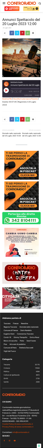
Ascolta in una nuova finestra (25, 99)
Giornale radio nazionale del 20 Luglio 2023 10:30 (11, 134)
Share (37, 95)
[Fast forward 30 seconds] (20, 91)
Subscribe (28, 95)
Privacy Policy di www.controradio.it (17, 427)
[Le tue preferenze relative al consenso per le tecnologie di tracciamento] (39, 446)
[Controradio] (21, 3)
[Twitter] (17, 33)
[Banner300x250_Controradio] (21, 179)
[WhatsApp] (27, 33)
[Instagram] (9, 441)
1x (16, 91)
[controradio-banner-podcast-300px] (21, 256)
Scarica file (7, 99)
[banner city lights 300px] (21, 209)
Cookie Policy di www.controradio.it (17, 424)
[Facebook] (12, 33)
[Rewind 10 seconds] (12, 91)
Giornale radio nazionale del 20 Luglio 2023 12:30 (31, 134)
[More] (33, 33)
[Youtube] (15, 441)
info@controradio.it (20, 432)
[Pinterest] (22, 33)
